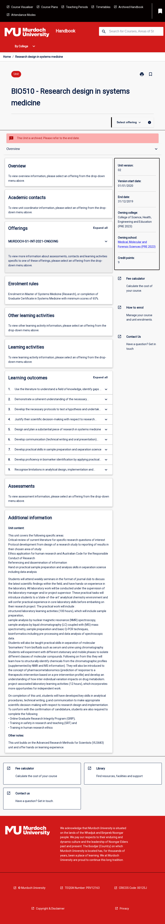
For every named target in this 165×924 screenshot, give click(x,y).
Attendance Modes (23, 14)
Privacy (124, 908)
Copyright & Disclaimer (50, 908)
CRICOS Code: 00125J (133, 887)
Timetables (103, 7)
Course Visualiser (22, 7)
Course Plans (49, 7)
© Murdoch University (31, 887)
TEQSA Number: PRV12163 (82, 887)
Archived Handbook (131, 7)
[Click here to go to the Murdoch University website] (27, 33)
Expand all (100, 227)
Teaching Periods (77, 7)
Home (7, 56)
